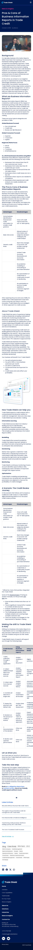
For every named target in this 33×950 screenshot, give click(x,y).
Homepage (5, 859)
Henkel (16, 853)
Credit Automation (23, 853)
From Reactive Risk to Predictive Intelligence (14, 817)
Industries (5, 912)
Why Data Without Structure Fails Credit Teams (15, 806)
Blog (4, 846)
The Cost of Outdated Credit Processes (13, 829)
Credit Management (17, 849)
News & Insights (8, 9)
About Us (5, 905)
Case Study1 (5, 855)
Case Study (11, 846)
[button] (3, 869)
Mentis (21, 851)
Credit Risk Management (8, 857)
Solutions (5, 909)
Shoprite (16, 851)
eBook (28, 846)
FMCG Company (6, 849)
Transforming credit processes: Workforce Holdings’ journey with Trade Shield (14, 823)
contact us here (9, 788)
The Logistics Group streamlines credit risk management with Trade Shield (13, 811)
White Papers (21, 846)
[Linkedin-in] (3, 938)
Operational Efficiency (7, 853)
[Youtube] (8, 938)
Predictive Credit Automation (17, 855)
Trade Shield (19, 857)
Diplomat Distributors (7, 851)
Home (4, 886)
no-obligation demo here (15, 786)
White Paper (26, 857)
